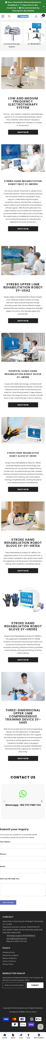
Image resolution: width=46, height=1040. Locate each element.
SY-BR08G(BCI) (34, 44)
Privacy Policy (8, 964)
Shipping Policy (9, 952)
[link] (23, 801)
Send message (8, 902)
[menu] (2, 16)
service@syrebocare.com (16, 938)
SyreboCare (22, 1008)
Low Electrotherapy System (12, 45)
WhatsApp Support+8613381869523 (21, 935)
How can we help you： (10, 879)
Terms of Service (9, 961)
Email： (3, 866)
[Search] (9, 16)
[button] (43, 35)
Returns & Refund (9, 958)
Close (44, 7)
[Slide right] (42, 801)
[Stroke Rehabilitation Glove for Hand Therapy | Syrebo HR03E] (23, 430)
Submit (35, 985)
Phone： (3, 854)
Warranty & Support (10, 955)
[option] (23, 6)
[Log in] (36, 16)
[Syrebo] (11, 32)
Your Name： (6, 842)
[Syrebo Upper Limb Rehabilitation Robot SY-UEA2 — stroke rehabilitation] (23, 260)
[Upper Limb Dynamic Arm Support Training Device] (23, 686)
